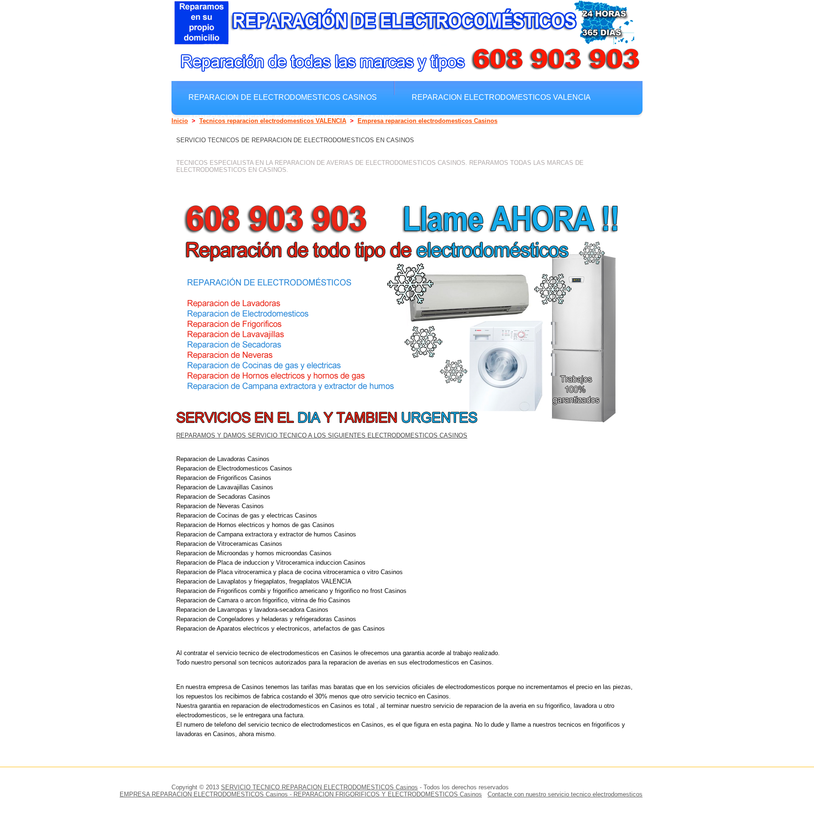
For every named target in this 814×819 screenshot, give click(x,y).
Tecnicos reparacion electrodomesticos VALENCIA (272, 120)
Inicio (179, 120)
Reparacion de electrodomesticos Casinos (282, 97)
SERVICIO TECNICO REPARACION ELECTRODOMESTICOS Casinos (319, 787)
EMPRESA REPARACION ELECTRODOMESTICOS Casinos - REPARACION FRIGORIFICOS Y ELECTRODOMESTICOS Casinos (301, 794)
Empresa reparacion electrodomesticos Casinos (427, 120)
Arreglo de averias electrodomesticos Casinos (293, 118)
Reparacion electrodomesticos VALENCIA (501, 97)
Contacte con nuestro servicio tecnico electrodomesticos (565, 794)
